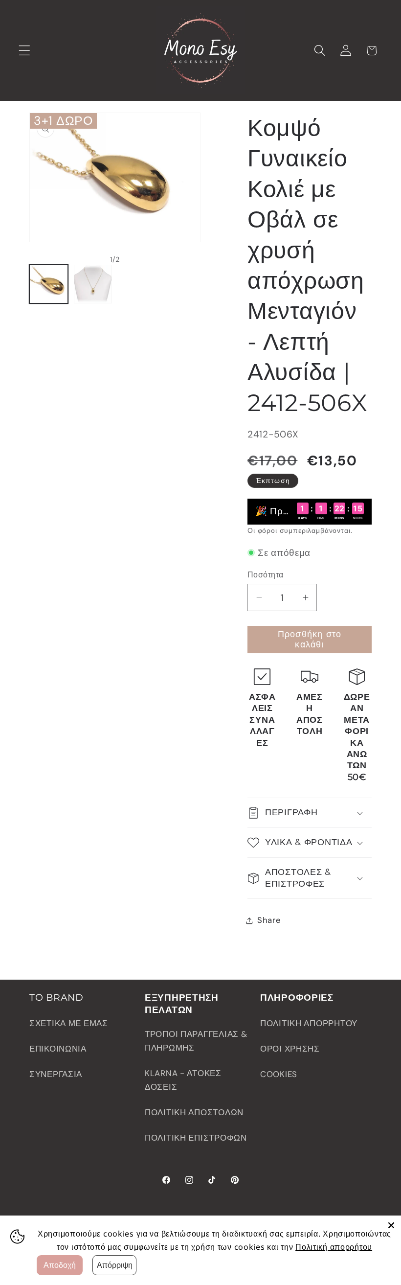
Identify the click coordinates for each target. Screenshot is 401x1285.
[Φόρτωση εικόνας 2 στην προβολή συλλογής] (93, 284)
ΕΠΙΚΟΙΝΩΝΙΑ (58, 1048)
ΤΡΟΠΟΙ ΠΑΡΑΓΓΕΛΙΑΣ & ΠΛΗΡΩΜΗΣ (196, 1041)
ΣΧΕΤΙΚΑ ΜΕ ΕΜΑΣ (68, 1023)
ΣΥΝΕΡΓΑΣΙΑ (55, 1074)
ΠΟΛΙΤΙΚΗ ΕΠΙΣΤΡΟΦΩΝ (196, 1137)
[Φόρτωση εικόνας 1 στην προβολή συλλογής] (48, 284)
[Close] (391, 1225)
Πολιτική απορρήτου (333, 1246)
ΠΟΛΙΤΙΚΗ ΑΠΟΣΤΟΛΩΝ (194, 1112)
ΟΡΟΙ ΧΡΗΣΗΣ (290, 1048)
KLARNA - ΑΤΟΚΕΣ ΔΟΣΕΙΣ (183, 1080)
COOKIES (278, 1074)
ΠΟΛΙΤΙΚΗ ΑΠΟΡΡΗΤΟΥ (308, 1023)
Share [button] (269, 920)
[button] (25, 51)
